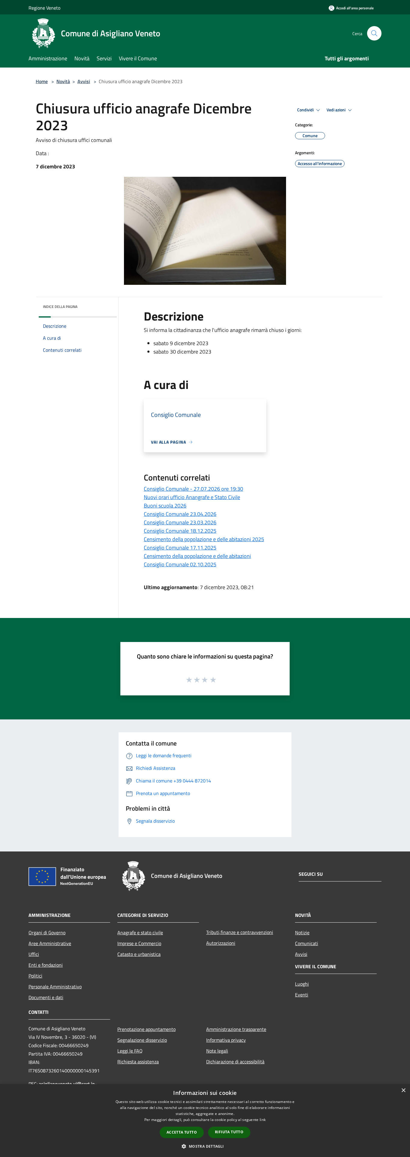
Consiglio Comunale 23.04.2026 (180, 514)
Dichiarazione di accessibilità (235, 1061)
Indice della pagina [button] (60, 306)
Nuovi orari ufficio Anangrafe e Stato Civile (192, 497)
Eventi (301, 994)
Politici (35, 975)
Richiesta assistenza (138, 1061)
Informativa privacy (226, 1040)
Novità (63, 81)
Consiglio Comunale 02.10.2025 (180, 564)
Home (42, 81)
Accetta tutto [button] (182, 1132)
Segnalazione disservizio (142, 1040)
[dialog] (205, 1120)
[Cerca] (374, 33)
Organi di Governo (47, 932)
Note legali (217, 1050)
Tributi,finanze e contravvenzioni (239, 932)
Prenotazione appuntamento (146, 1029)
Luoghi (302, 983)
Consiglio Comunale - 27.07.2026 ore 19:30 (193, 489)
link (263, 1119)
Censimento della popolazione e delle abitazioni (197, 556)
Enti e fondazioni (46, 965)
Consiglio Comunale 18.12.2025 (180, 531)
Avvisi (83, 81)
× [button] (403, 1090)
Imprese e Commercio (139, 943)
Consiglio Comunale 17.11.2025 (180, 548)
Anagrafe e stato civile (140, 932)
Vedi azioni (336, 110)
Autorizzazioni (220, 943)
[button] (205, 1146)
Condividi (306, 110)
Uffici (34, 954)
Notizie (302, 932)
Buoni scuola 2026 (165, 506)
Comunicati (306, 943)
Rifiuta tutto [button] (229, 1131)
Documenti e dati (46, 997)
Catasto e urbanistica (139, 954)
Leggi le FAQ (130, 1050)
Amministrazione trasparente (236, 1029)
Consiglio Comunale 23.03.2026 (180, 522)
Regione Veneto (44, 7)
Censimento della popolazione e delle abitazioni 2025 (204, 539)
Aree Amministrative (50, 943)
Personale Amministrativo (55, 986)
